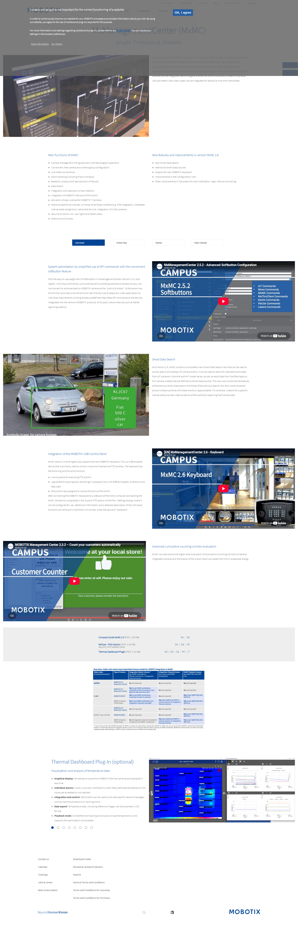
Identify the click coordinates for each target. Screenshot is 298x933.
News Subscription (48, 890)
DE (188, 637)
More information (40, 43)
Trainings (43, 874)
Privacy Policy (123, 30)
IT (189, 651)
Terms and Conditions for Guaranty (91, 890)
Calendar (42, 866)
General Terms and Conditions (89, 882)
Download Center (82, 859)
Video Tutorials (200, 242)
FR (188, 644)
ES (177, 651)
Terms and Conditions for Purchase (91, 897)
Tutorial (158, 242)
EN (182, 637)
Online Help (122, 242)
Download (79, 242)
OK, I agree (183, 12)
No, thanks (56, 43)
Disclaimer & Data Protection (88, 866)
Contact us (43, 859)
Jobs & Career (45, 882)
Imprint (77, 874)
